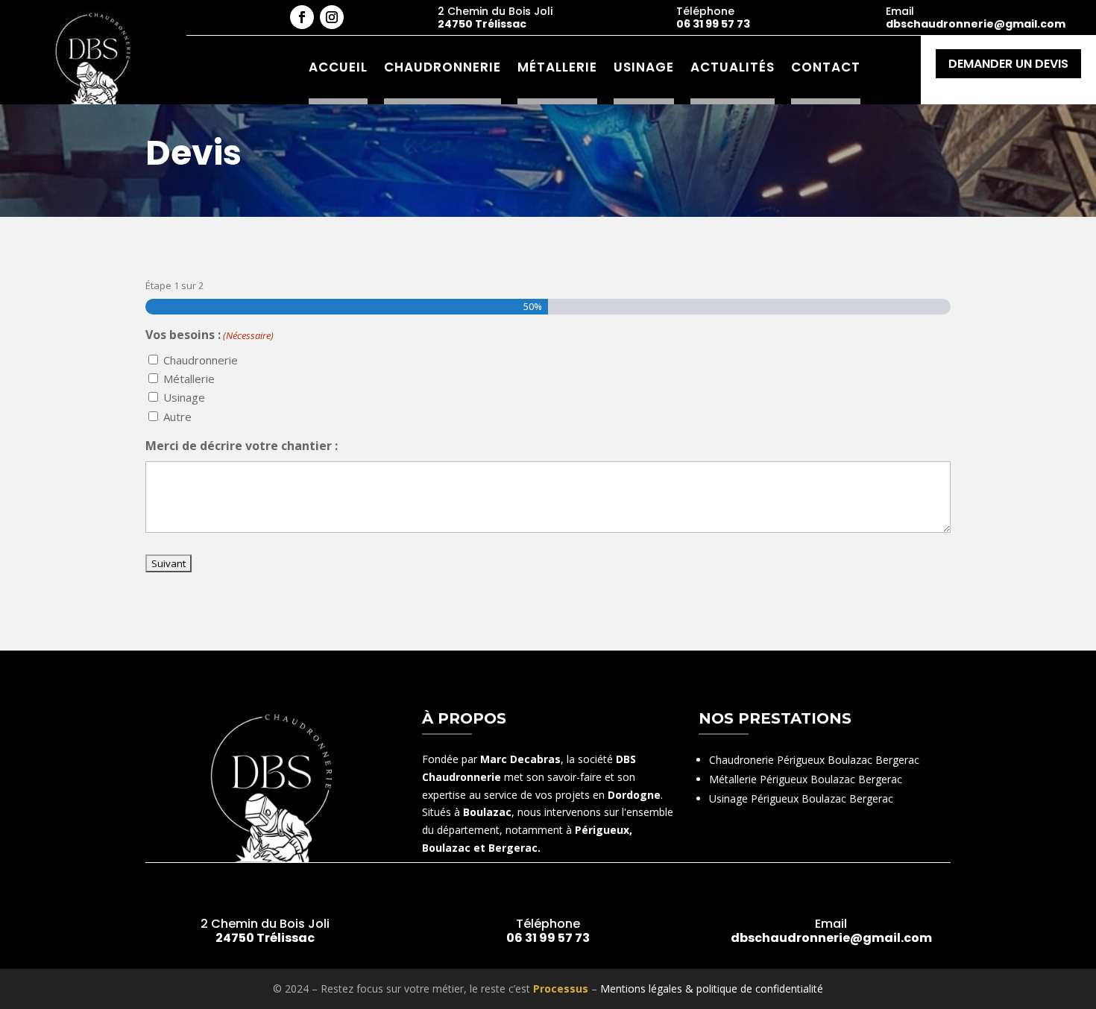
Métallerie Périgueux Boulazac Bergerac (805, 779)
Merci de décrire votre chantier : (241, 445)
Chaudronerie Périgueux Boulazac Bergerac (814, 760)
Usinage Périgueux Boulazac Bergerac (801, 798)
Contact (825, 67)
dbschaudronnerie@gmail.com (975, 23)
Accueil (338, 67)
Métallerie (557, 67)
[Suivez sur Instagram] (332, 17)
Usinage (644, 67)
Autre (177, 416)
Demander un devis (1008, 63)
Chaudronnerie (442, 67)
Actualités (732, 67)
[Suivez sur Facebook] (302, 17)
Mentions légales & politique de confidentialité (711, 988)
